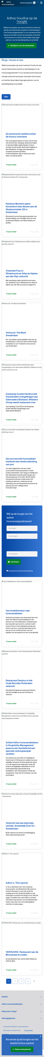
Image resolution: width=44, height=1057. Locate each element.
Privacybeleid (28, 1030)
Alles (6, 97)
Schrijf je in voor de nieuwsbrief (22, 45)
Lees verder (11, 165)
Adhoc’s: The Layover (17, 883)
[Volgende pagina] (34, 981)
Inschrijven (15, 562)
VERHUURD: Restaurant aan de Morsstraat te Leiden (22, 953)
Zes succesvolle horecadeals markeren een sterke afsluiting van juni (21, 461)
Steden (5, 997)
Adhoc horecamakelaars (12, 1004)
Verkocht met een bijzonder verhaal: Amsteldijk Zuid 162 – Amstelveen (21, 826)
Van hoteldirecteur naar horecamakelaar (18, 612)
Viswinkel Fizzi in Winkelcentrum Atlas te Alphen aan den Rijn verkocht (22, 273)
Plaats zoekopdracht (23, 1049)
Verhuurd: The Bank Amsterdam (16, 334)
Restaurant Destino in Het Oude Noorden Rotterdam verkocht (19, 683)
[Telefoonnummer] (34, 2)
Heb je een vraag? (9, 1011)
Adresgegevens (8, 1018)
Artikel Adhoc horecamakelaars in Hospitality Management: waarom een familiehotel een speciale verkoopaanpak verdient (22, 748)
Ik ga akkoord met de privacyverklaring (20, 571)
